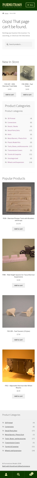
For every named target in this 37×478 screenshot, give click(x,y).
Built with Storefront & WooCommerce (16, 466)
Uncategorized (13, 158)
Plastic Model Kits (14, 142)
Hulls (9, 134)
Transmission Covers (15, 150)
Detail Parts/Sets (14, 130)
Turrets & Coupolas (14, 154)
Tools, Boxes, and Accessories (18, 146)
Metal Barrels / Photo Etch (17, 138)
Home (6, 13)
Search (18, 474)
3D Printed (11, 118)
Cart (28, 472)
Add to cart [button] (10, 95)
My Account (6, 474)
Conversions (12, 122)
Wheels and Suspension (16, 162)
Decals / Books (13, 126)
